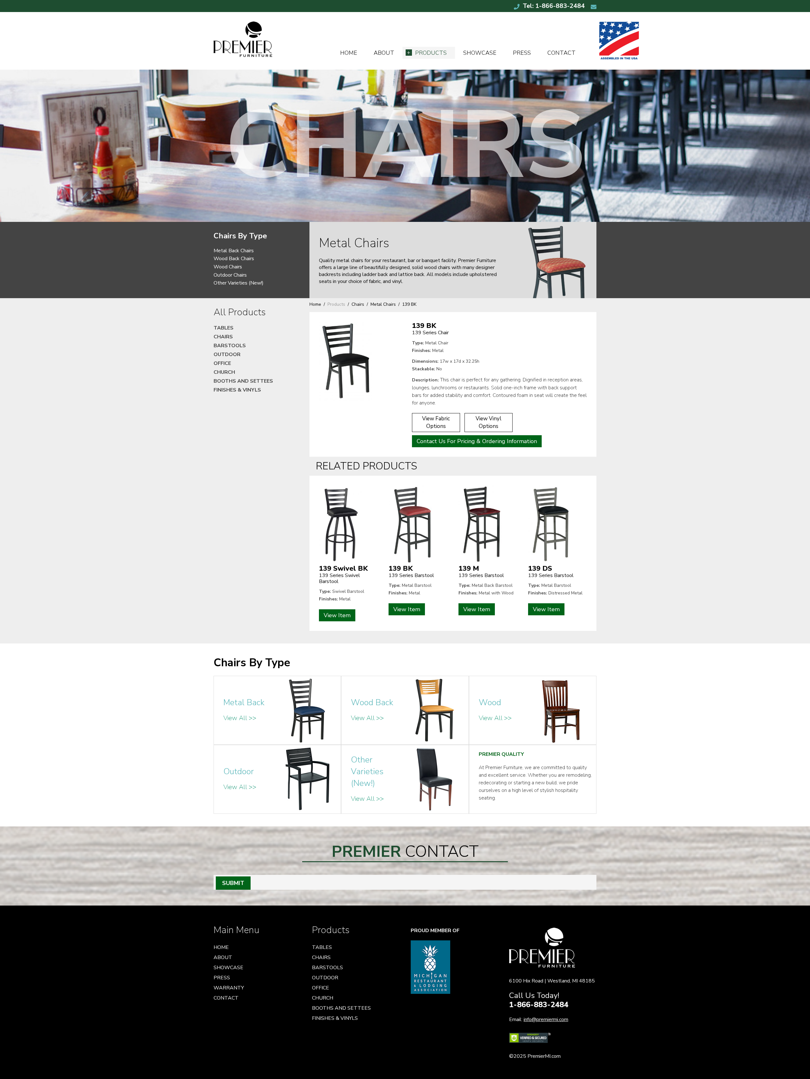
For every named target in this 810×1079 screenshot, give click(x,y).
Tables (224, 327)
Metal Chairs (383, 304)
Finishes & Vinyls (237, 389)
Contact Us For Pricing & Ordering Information (477, 441)
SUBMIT (233, 883)
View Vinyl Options (489, 422)
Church (224, 372)
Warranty (229, 987)
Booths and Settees (243, 381)
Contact (561, 53)
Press (522, 53)
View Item (337, 615)
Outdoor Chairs (230, 275)
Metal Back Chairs (234, 250)
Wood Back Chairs (234, 258)
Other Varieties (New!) (239, 282)
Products (431, 53)
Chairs (358, 304)
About (384, 53)
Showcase (479, 53)
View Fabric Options (436, 422)
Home (348, 53)
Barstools (230, 345)
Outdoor (227, 354)
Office (222, 363)
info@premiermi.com (546, 1019)
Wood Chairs (228, 266)
